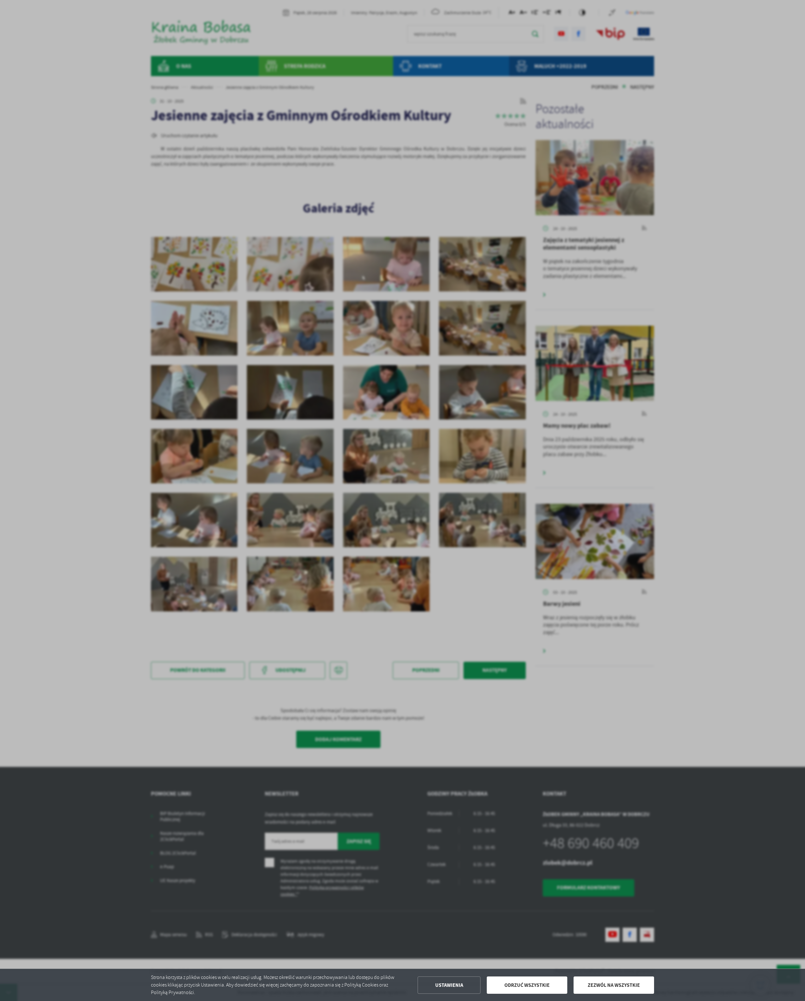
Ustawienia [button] (449, 985)
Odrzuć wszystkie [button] (527, 985)
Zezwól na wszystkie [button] (614, 985)
